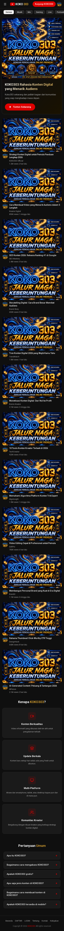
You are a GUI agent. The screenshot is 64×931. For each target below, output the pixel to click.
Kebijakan (54, 921)
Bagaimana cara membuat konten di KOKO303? (26, 894)
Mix (29, 12)
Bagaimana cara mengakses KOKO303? (28, 864)
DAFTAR (18, 921)
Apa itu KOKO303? (16, 855)
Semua (9, 12)
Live (49, 12)
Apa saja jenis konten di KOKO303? (25, 883)
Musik (19, 12)
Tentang (35, 921)
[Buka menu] (5, 4)
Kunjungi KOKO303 (44, 4)
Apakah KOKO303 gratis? (20, 874)
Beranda (9, 921)
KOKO (21, 4)
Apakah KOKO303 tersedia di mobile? (26, 904)
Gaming (39, 12)
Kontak (45, 921)
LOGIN (27, 921)
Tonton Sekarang (22, 107)
